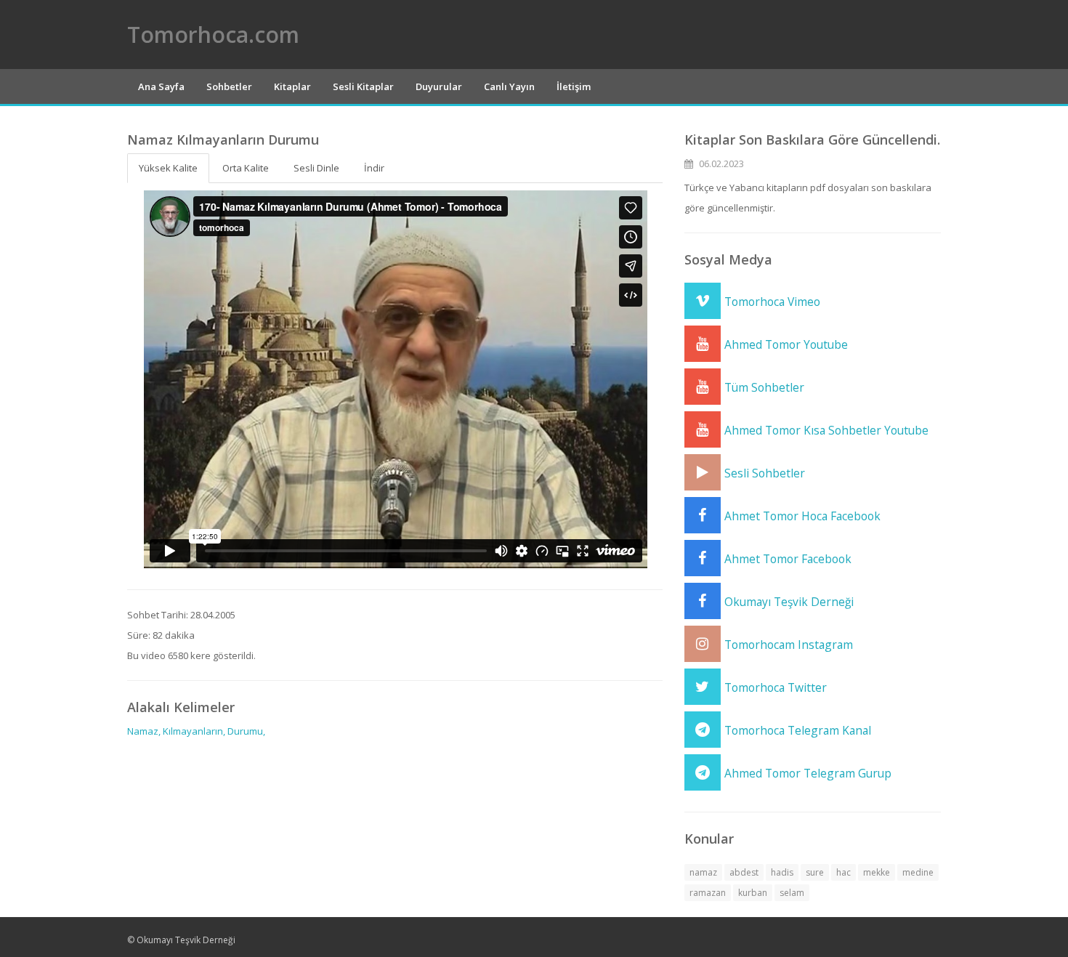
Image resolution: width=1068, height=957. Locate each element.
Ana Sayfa (161, 86)
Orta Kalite (245, 167)
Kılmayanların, (194, 731)
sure (815, 872)
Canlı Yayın (509, 86)
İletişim (574, 86)
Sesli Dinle (316, 167)
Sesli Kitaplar (363, 86)
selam (792, 893)
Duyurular (439, 86)
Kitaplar (292, 86)
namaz (703, 872)
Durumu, (246, 731)
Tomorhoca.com (213, 34)
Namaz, (144, 731)
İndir (374, 167)
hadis (782, 872)
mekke (876, 872)
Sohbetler (229, 86)
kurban (752, 893)
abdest (743, 872)
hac (843, 872)
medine (918, 872)
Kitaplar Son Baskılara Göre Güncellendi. (812, 139)
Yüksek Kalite (168, 167)
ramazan (707, 893)
